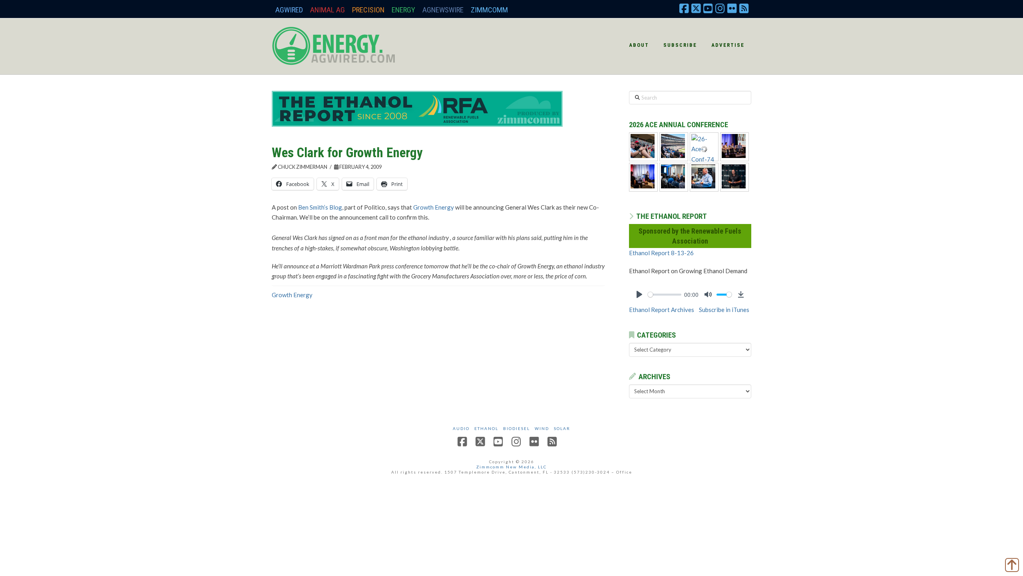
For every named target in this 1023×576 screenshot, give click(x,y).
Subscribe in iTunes (724, 309)
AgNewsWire (443, 9)
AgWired (289, 9)
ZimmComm (489, 9)
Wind (542, 428)
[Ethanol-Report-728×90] (417, 108)
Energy (403, 9)
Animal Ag (327, 9)
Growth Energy (433, 207)
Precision (368, 9)
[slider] (664, 294)
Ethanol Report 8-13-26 (661, 252)
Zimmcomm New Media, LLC (511, 466)
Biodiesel (516, 428)
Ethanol (486, 428)
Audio (461, 428)
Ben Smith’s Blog (320, 207)
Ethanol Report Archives (661, 309)
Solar (562, 428)
